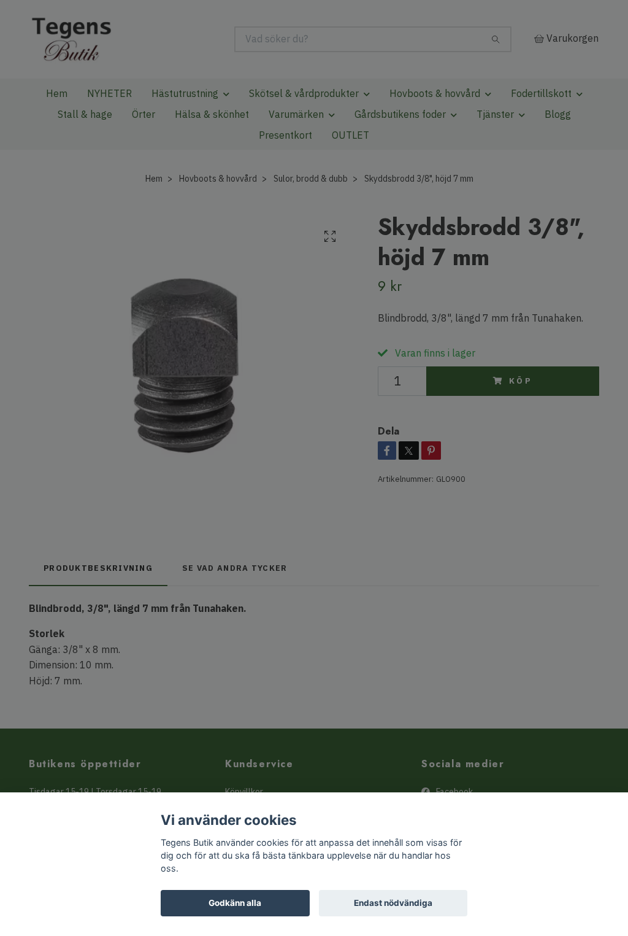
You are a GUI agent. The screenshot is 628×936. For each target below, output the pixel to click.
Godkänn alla (235, 903)
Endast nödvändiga (393, 903)
